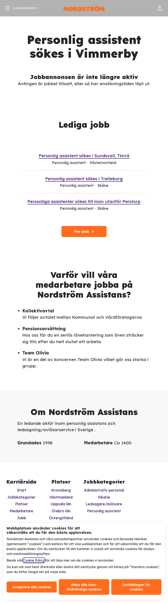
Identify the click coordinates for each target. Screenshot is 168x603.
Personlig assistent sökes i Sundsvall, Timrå (84, 155)
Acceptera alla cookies (31, 587)
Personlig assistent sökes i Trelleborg (84, 178)
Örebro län (61, 511)
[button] (160, 8)
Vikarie (104, 497)
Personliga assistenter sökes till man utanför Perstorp (84, 201)
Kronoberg (61, 490)
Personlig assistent (104, 511)
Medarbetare (21, 511)
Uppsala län (61, 504)
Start (21, 490)
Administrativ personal (104, 490)
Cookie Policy (33, 560)
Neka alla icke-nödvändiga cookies (84, 587)
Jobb (21, 518)
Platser (21, 504)
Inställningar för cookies (136, 587)
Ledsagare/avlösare (104, 504)
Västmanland (61, 497)
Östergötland (61, 518)
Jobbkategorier (21, 497)
